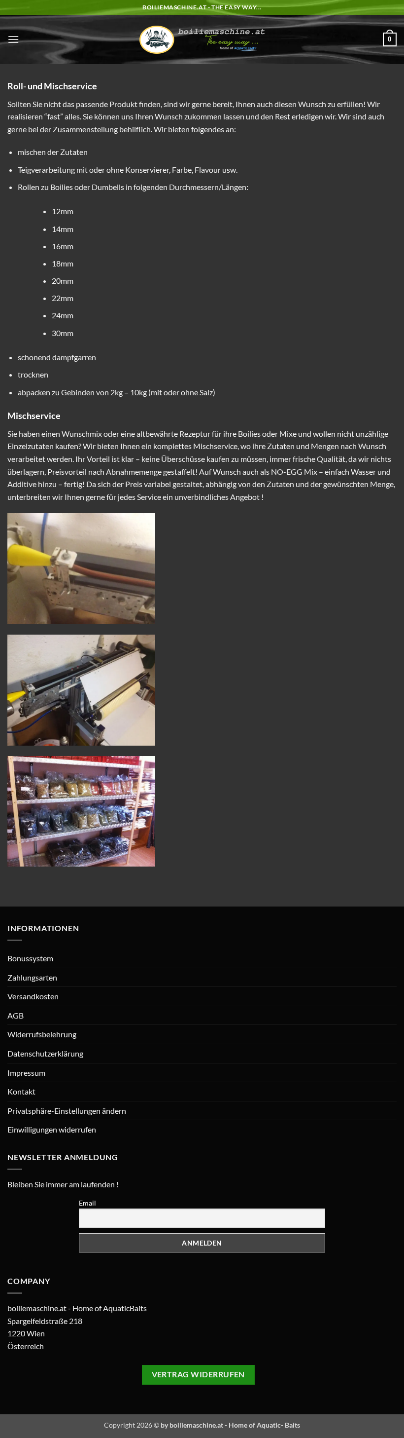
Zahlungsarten (32, 977)
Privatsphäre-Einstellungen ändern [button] (66, 1110)
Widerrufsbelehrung (41, 1034)
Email (87, 1203)
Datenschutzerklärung (45, 1053)
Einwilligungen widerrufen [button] (51, 1129)
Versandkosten (33, 996)
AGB (15, 1015)
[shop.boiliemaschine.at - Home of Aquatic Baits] (202, 40)
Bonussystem (30, 958)
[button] (13, 39)
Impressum (26, 1072)
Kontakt (21, 1091)
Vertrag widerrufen (198, 1374)
